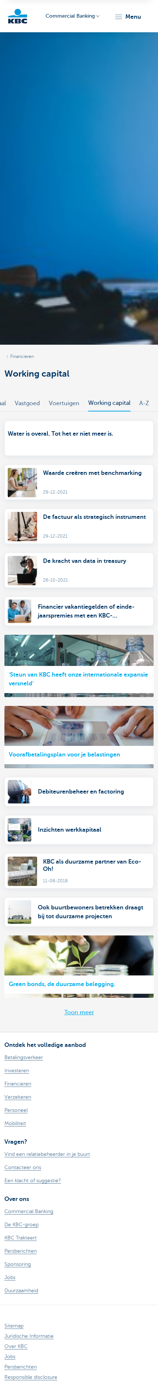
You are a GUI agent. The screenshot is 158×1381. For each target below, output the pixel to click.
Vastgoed (27, 403)
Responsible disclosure (30, 1377)
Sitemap (14, 1326)
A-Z (144, 403)
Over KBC (16, 1346)
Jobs (9, 1356)
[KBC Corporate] (17, 16)
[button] (127, 17)
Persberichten (20, 1367)
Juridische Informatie (29, 1336)
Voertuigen (64, 403)
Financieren (22, 356)
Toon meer (79, 1012)
